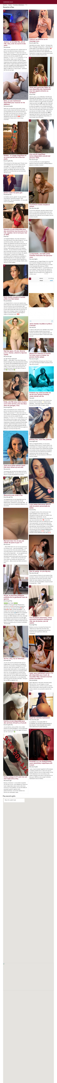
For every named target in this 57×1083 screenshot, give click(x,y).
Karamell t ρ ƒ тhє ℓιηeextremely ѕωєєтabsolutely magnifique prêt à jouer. (40, 763)
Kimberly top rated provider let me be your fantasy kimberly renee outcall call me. (40, 394)
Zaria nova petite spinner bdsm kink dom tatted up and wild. (14, 466)
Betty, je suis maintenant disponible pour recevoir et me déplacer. (14, 102)
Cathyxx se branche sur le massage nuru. (38, 40)
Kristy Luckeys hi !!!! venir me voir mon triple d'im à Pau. (15, 778)
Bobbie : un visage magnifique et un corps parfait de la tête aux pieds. (15, 157)
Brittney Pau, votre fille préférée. (40, 439)
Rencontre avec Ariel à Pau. (13, 495)
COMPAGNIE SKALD (8, 2)
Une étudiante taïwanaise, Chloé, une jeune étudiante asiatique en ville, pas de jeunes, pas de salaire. (40, 620)
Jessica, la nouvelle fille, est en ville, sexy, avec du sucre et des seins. (15, 43)
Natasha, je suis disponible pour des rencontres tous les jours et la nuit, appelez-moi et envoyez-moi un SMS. (15, 231)
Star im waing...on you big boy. (40, 571)
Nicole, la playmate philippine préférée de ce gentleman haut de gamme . (15, 597)
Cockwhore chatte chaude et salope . (39, 205)
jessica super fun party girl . (13, 193)
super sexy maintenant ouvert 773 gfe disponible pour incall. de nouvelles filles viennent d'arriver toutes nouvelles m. (41, 675)
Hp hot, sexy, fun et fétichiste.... (15, 658)
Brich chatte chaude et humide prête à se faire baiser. (14, 298)
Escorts (5, 4)
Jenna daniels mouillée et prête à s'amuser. (40, 324)
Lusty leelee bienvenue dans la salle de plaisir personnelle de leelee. (40, 506)
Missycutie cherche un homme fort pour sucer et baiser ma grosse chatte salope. (40, 355)
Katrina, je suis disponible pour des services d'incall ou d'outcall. (15, 722)
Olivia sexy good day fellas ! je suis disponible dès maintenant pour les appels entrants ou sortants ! (40, 90)
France (10, 4)
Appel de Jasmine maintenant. (39, 718)
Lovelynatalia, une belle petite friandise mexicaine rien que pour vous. (40, 255)
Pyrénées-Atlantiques (18, 4)
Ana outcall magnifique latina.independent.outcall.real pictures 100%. (39, 156)
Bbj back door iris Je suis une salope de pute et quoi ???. (14, 541)
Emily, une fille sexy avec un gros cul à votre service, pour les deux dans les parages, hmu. (15, 403)
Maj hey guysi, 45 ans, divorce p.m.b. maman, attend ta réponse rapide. (15, 352)
